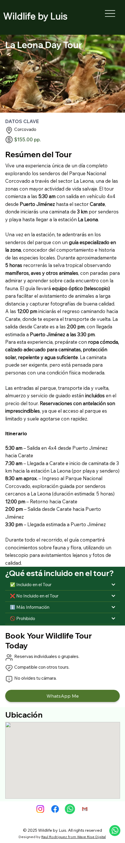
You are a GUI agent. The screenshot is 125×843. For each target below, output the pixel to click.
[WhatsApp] (70, 809)
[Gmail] (85, 809)
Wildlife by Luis (35, 16)
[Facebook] (55, 809)
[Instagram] (40, 809)
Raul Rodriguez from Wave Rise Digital (73, 837)
